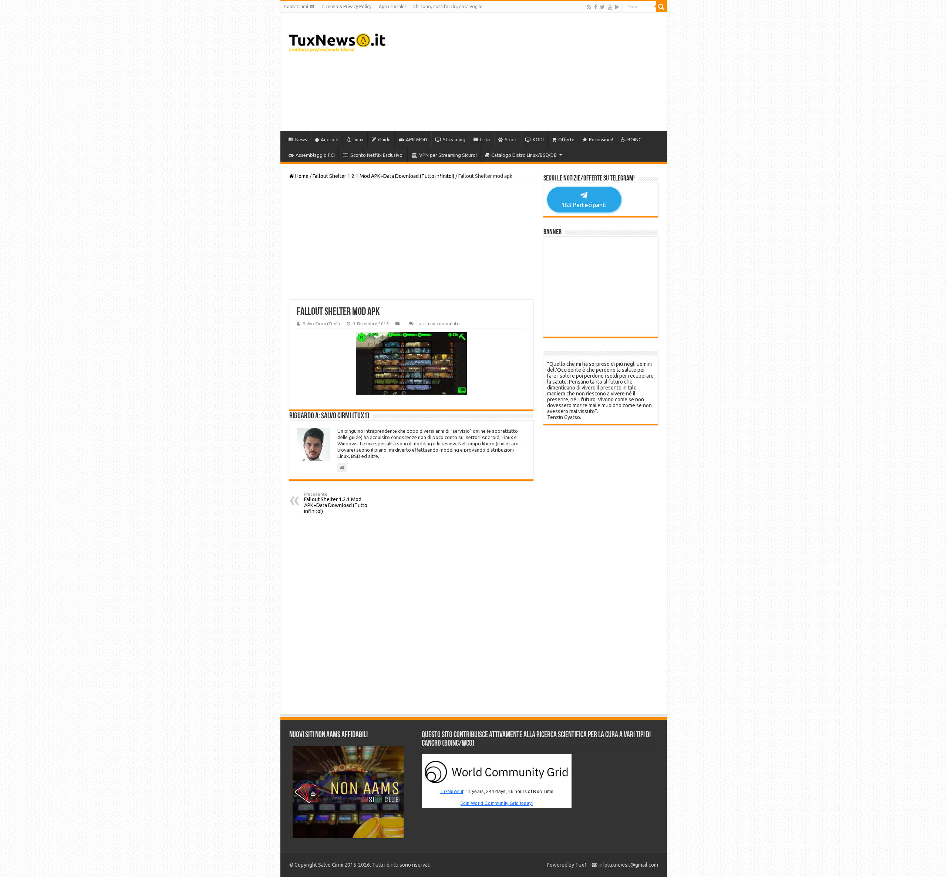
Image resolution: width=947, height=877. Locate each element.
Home (301, 176)
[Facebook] (595, 7)
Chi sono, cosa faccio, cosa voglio (448, 6)
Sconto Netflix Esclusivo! (377, 155)
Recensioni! (601, 139)
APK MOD (416, 139)
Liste (485, 139)
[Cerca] (661, 6)
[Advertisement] (526, 72)
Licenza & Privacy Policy (346, 6)
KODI (538, 139)
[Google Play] (617, 7)
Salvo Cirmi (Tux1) (321, 323)
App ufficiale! (392, 6)
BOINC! (635, 139)
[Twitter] (602, 7)
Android (329, 139)
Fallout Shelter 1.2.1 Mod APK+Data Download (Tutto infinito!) (383, 176)
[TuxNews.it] (337, 43)
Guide (384, 139)
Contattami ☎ (299, 6)
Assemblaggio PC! (315, 155)
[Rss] (589, 7)
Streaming (454, 139)
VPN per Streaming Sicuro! (448, 155)
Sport (511, 139)
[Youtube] (610, 7)
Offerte (566, 139)
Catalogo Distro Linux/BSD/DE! (524, 155)
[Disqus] (411, 614)
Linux (358, 139)
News (301, 139)
